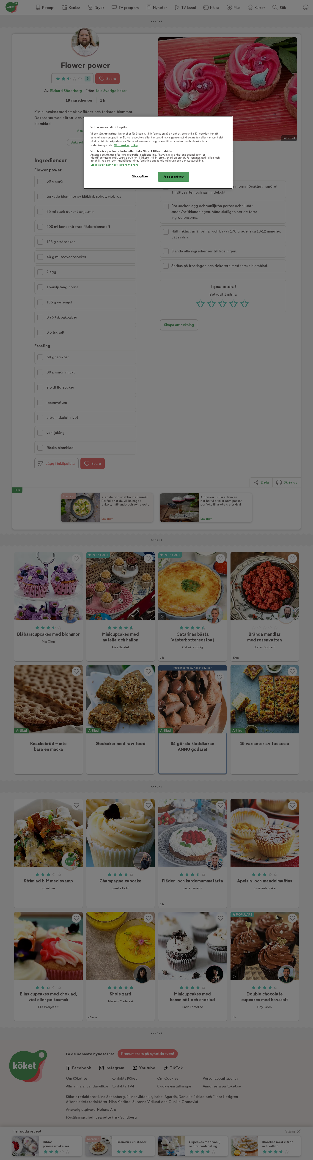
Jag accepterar (173, 176)
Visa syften (140, 176)
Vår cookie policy (126, 145)
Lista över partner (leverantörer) (114, 164)
